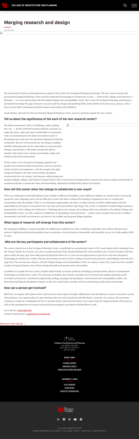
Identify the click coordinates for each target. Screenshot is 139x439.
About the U (86, 431)
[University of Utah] (69, 409)
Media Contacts (99, 431)
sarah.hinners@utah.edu (38, 313)
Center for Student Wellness (69, 370)
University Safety (69, 366)
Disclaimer (67, 431)
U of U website (69, 385)
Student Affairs (69, 363)
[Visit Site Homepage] (69, 340)
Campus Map (70, 388)
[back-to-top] (135, 433)
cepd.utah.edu (24, 310)
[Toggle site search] (125, 5)
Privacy (77, 431)
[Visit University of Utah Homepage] (4, 5)
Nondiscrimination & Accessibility (47, 431)
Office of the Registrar (69, 391)
